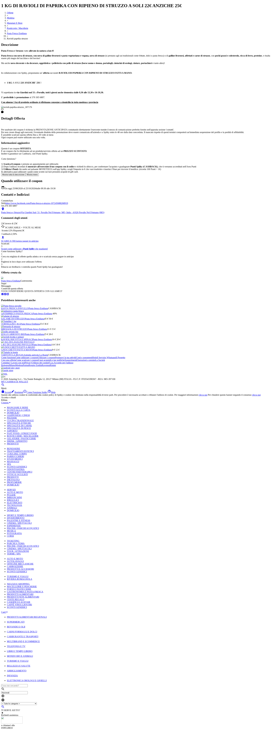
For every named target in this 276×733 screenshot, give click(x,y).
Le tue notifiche (57, 360)
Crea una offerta (8, 360)
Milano (12, 365)
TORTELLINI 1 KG (10, 324)
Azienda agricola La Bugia (35, 355)
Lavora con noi (18, 362)
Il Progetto (120, 357)
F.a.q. (51, 362)
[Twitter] (5, 294)
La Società (100, 360)
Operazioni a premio (86, 360)
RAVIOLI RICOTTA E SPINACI (17, 339)
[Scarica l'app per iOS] (7, 370)
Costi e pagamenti (84, 357)
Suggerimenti (71, 360)
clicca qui (203, 395)
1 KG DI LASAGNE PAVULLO (16, 344)
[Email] (8, 294)
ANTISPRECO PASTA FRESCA (17, 313)
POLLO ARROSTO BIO (13, 334)
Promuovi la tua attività (65, 357)
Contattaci (5, 362)
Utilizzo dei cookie (40, 362)
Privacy (28, 362)
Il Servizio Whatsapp (106, 357)
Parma (26, 365)
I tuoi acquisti (44, 360)
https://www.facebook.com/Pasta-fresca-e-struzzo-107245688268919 (36, 203)
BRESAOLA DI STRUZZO (14, 329)
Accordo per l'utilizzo (63, 362)
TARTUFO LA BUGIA (12, 355)
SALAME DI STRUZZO (13, 319)
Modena (19, 365)
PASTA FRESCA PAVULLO (15, 308)
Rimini (53, 365)
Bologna (5, 365)
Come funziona (8, 357)
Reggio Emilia (35, 365)
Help (94, 357)
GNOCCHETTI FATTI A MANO (17, 350)
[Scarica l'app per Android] (10, 368)
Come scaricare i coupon (27, 360)
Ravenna (46, 365)
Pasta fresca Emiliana (10, 281)
